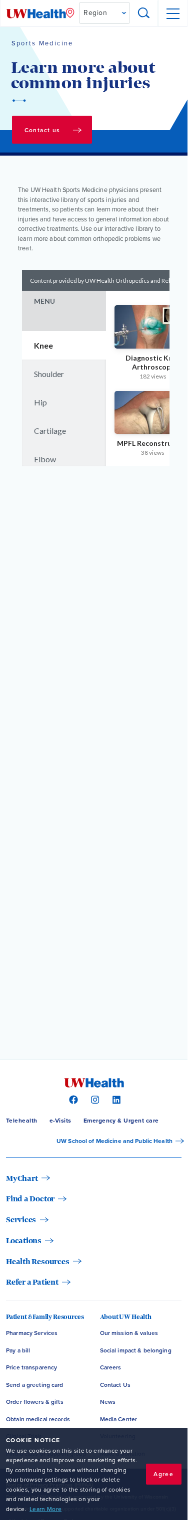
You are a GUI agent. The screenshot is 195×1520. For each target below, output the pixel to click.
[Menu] (173, 13)
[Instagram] (93, 1099)
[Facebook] (72, 1099)
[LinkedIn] (115, 1099)
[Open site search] (144, 13)
